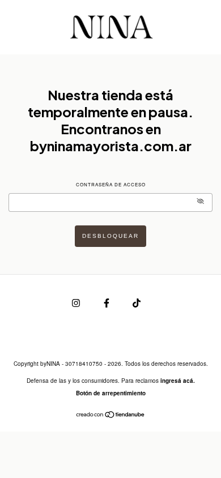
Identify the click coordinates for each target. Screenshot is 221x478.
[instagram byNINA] (77, 302)
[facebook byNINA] (107, 302)
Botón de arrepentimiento (111, 393)
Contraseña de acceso (111, 184)
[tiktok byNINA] (136, 302)
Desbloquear (110, 236)
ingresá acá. (177, 381)
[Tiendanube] (110, 415)
